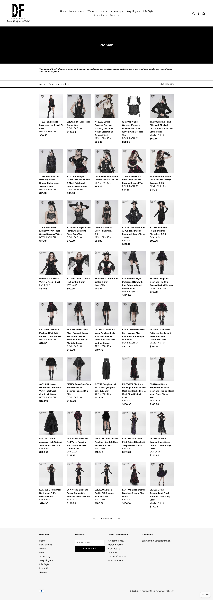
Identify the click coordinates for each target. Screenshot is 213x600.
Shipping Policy (116, 540)
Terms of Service (117, 556)
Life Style (44, 564)
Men (41, 552)
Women (43, 548)
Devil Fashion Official (146, 591)
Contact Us (114, 548)
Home (42, 540)
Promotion (44, 568)
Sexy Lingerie (46, 560)
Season (43, 572)
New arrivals (45, 544)
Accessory (44, 556)
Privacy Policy (115, 560)
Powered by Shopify (165, 591)
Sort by (42, 84)
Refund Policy (115, 544)
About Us (113, 552)
